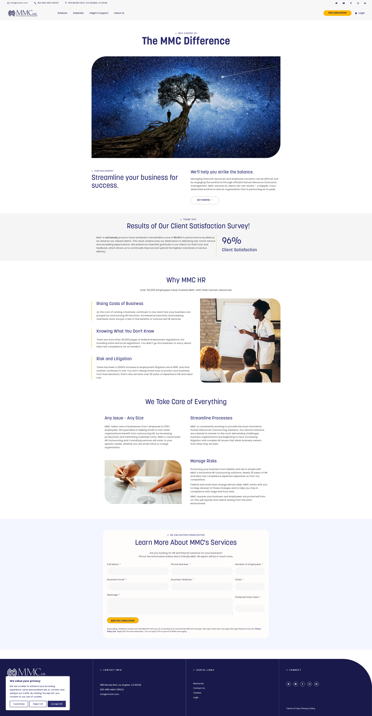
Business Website (181, 579)
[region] (38, 693)
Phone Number (180, 564)
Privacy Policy (308, 708)
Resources (198, 683)
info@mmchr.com (19, 3)
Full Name (113, 564)
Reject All (38, 703)
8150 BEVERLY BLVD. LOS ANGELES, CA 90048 (87, 3)
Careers (197, 692)
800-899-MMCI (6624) (48, 3)
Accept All (56, 703)
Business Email (116, 579)
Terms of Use (293, 708)
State (238, 579)
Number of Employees (248, 564)
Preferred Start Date (247, 597)
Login (361, 13)
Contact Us (199, 688)
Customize (19, 703)
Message (112, 594)
